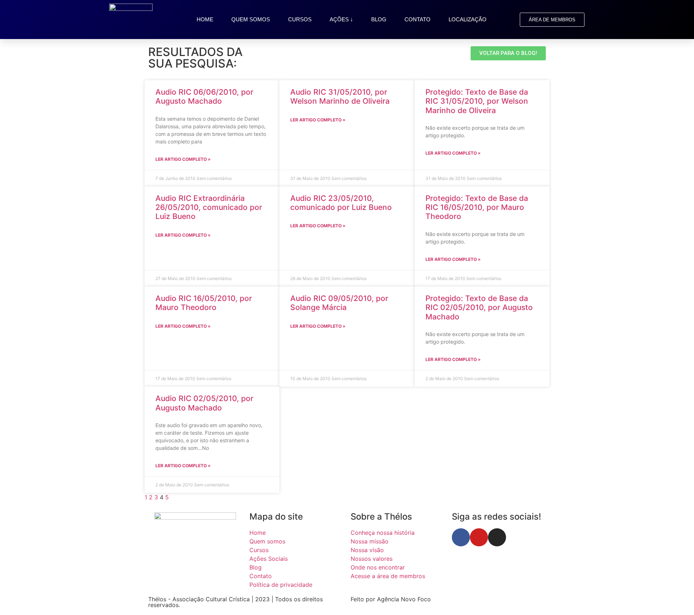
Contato (417, 19)
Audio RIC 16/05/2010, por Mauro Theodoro (203, 303)
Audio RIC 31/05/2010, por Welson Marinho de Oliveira (340, 96)
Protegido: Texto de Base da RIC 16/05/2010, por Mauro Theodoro (476, 207)
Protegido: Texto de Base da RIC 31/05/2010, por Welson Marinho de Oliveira (476, 101)
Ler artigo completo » (183, 159)
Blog (378, 19)
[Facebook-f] (461, 537)
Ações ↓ (341, 19)
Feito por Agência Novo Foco (391, 599)
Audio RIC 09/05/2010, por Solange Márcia (339, 303)
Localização (468, 19)
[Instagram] (497, 537)
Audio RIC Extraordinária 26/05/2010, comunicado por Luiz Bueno (208, 207)
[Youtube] (479, 537)
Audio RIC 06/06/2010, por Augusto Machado (204, 96)
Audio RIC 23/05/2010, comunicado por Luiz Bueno (341, 203)
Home (205, 19)
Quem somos (250, 19)
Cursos (300, 19)
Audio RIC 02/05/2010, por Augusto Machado (204, 403)
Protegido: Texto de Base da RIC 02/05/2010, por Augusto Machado (479, 307)
